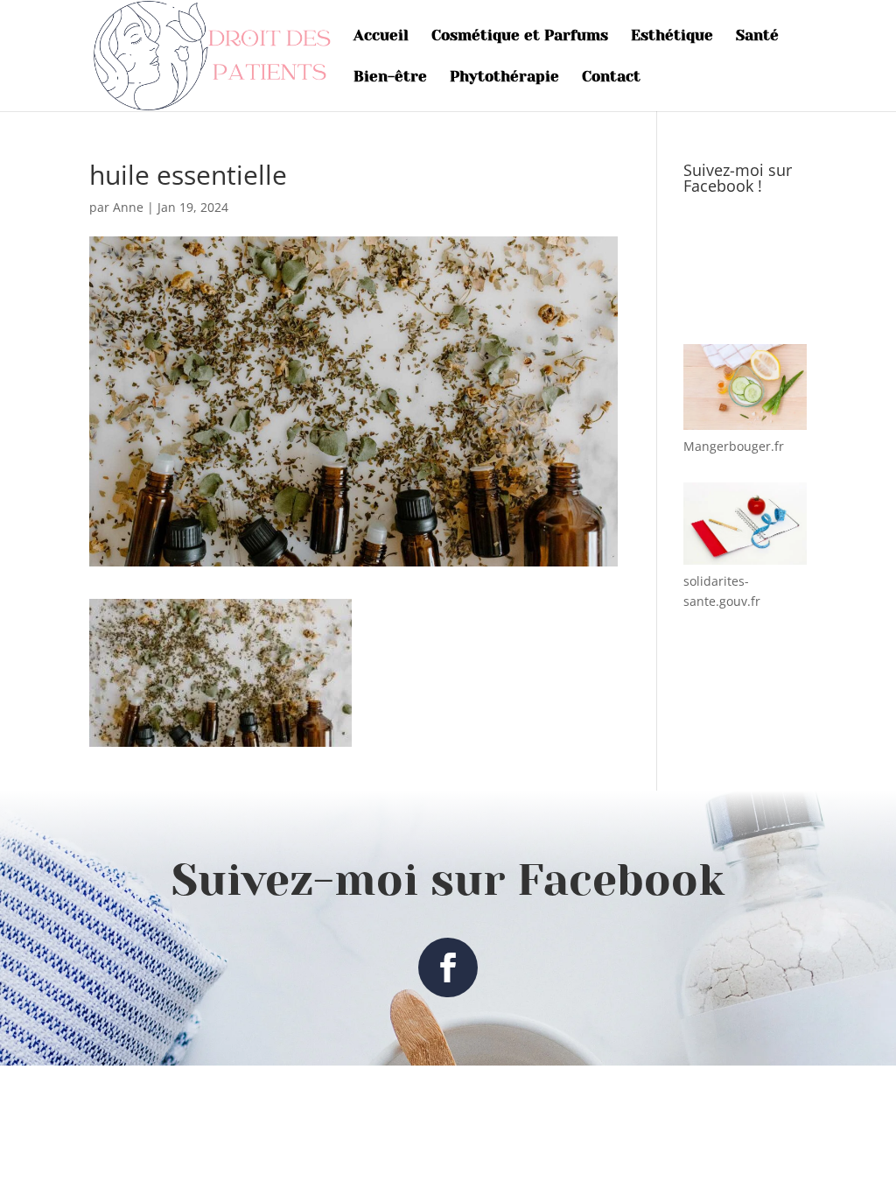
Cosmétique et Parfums (519, 36)
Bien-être (390, 77)
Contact (611, 77)
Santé (757, 36)
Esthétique (672, 36)
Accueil (381, 36)
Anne (128, 207)
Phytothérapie (504, 77)
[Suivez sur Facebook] (448, 967)
